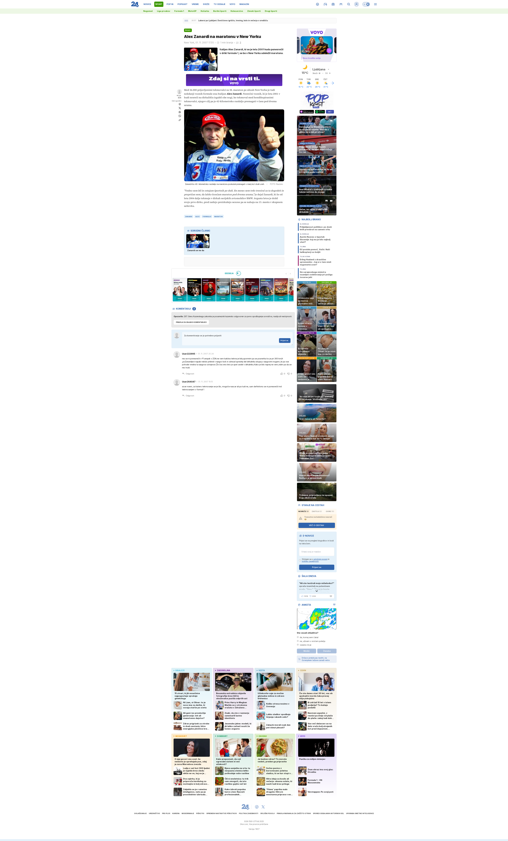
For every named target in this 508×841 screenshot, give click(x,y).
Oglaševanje (140, 813)
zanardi (188, 216)
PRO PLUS (166, 813)
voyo (302, 736)
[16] (209, 289)
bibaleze (180, 670)
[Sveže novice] (186, 20)
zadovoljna (223, 670)
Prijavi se (284, 340)
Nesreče (303, 511)
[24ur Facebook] (257, 807)
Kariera (176, 813)
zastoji (317, 511)
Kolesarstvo (237, 11)
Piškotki (200, 813)
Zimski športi (254, 11)
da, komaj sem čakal (309, 637)
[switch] (366, 4)
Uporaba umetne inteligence (360, 813)
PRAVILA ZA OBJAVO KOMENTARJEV (191, 322)
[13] (252, 289)
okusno (262, 736)
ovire (330, 511)
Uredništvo (154, 813)
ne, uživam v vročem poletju (312, 641)
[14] (238, 289)
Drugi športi (271, 11)
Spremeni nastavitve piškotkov (221, 813)
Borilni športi (219, 11)
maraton (218, 216)
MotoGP (192, 11)
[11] (281, 289)
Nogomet (148, 11)
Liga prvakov (163, 11)
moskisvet (181, 736)
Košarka (205, 11)
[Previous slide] (286, 273)
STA (179, 97)
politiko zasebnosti (310, 561)
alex (197, 216)
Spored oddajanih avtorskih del (328, 813)
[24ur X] (263, 807)
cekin (303, 670)
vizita (261, 670)
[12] (266, 289)
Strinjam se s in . (315, 560)
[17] (194, 289)
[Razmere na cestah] (341, 4)
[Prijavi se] (356, 4)
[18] (180, 289)
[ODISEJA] (233, 273)
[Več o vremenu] (332, 83)
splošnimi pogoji (320, 559)
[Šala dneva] (330, 596)
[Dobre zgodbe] (317, 4)
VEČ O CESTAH (316, 525)
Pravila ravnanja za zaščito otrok (294, 813)
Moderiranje (188, 813)
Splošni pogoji (267, 813)
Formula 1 (179, 11)
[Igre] (325, 4)
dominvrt (222, 736)
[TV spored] (333, 4)
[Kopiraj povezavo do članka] (180, 120)
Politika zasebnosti (248, 813)
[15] (223, 289)
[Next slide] (290, 273)
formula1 (207, 216)
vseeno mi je (305, 645)
